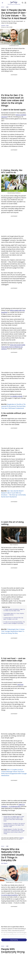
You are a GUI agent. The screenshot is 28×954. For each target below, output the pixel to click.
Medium (22, 837)
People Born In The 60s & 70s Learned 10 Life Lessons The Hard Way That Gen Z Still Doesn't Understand (13, 406)
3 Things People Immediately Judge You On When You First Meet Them (14, 610)
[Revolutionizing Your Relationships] (14, 2)
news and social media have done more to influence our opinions (13, 347)
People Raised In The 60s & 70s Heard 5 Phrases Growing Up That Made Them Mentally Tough (14, 825)
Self (7, 7)
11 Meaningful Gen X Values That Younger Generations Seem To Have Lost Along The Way (13, 631)
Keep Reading (14, 940)
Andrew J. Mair (5, 25)
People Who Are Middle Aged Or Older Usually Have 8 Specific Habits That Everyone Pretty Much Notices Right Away (14, 819)
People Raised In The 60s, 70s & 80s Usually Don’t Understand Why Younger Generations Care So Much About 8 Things (14, 831)
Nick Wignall (4, 863)
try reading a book (16, 396)
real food (20, 684)
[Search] (22, 2)
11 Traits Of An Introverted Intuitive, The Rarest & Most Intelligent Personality (14, 622)
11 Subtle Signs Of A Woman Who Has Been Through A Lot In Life (13, 618)
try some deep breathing (9, 895)
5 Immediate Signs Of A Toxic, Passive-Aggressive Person (14, 614)
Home (2, 7)
